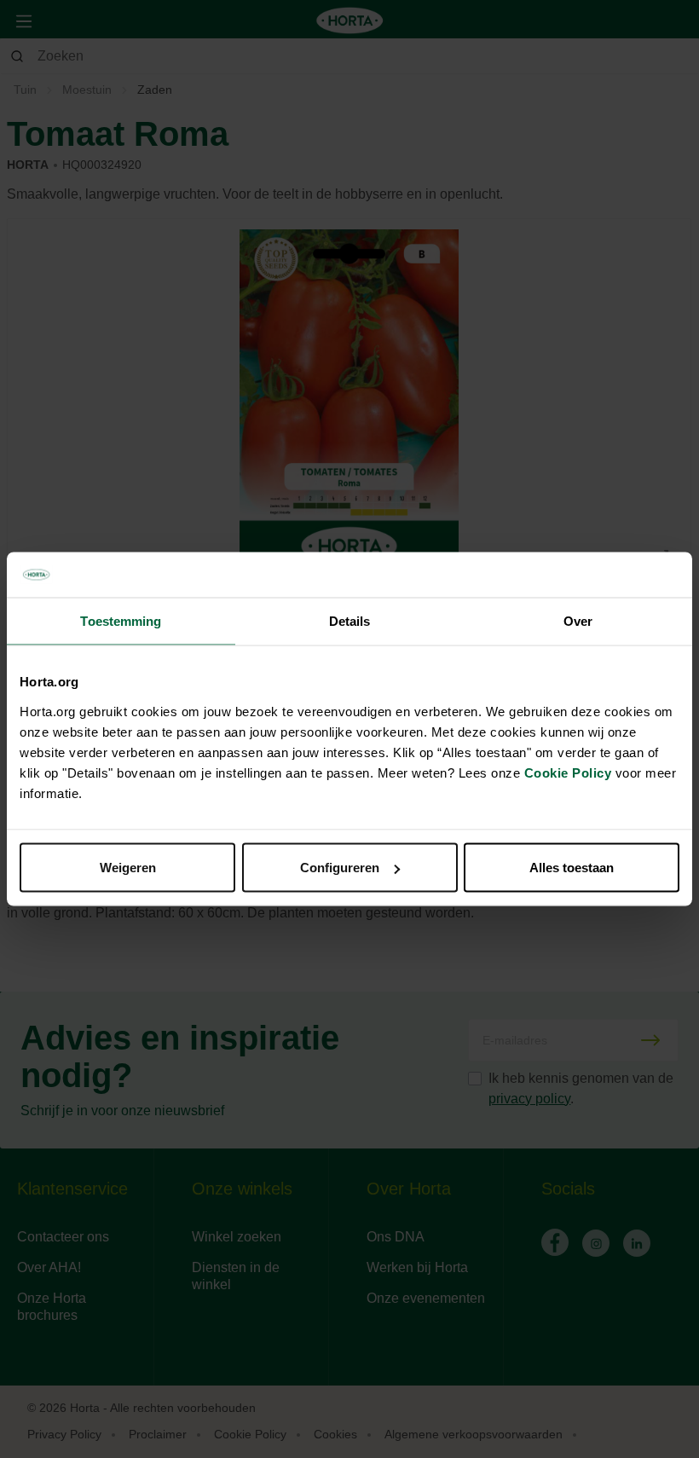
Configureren (339, 867)
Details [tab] (350, 620)
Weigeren (128, 867)
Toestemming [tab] (120, 620)
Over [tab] (577, 620)
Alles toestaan (571, 867)
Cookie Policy (568, 773)
